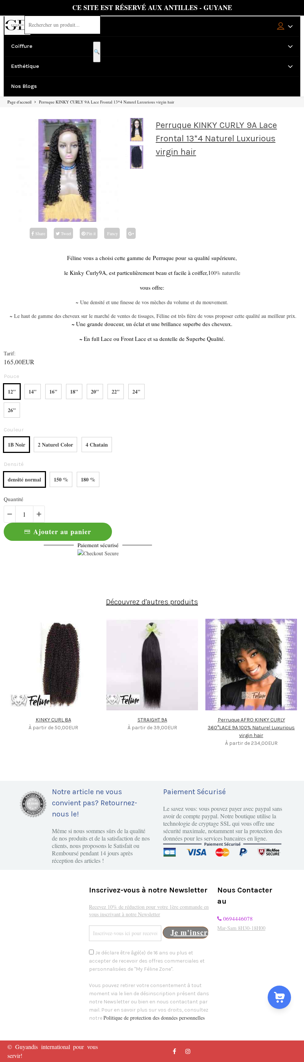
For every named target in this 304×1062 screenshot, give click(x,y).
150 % (61, 479)
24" (136, 391)
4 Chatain (97, 444)
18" (74, 391)
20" (95, 391)
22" (116, 391)
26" (12, 410)
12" (12, 391)
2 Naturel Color (55, 444)
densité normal (24, 479)
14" (33, 391)
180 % (88, 479)
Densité (14, 464)
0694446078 (237, 918)
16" (53, 391)
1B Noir (16, 444)
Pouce (11, 376)
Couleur (14, 429)
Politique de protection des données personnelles (154, 1017)
